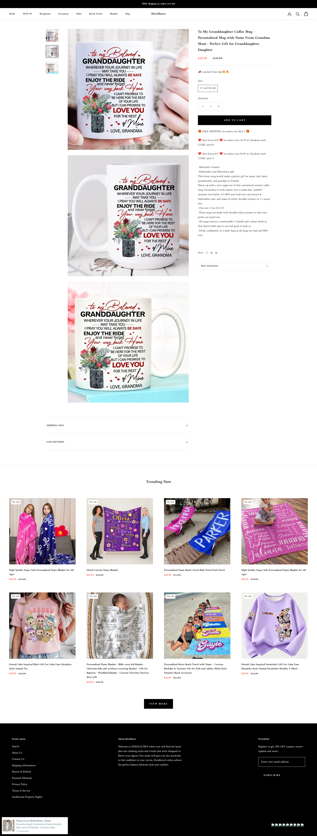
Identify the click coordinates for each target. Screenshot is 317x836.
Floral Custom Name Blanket (102, 570)
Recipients (45, 14)
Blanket (114, 14)
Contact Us (18, 759)
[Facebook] (207, 253)
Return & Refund (21, 772)
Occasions (63, 14)
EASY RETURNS (55, 442)
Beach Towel (95, 14)
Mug (127, 14)
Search (15, 747)
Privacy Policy (19, 785)
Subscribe (272, 775)
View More (158, 704)
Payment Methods (22, 778)
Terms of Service (21, 791)
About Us (17, 753)
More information (209, 266)
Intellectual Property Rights (27, 797)
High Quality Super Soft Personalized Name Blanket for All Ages (41, 572)
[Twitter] (211, 253)
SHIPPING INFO (55, 425)
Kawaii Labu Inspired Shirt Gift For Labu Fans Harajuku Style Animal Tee (40, 666)
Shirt (78, 14)
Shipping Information (24, 766)
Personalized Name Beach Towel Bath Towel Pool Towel (194, 570)
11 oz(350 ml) (208, 88)
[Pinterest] (216, 253)
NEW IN (27, 14)
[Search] (298, 14)
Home (12, 14)
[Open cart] (306, 14)
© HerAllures (21, 825)
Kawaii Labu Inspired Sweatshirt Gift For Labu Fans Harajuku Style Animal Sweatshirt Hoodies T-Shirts (270, 666)
